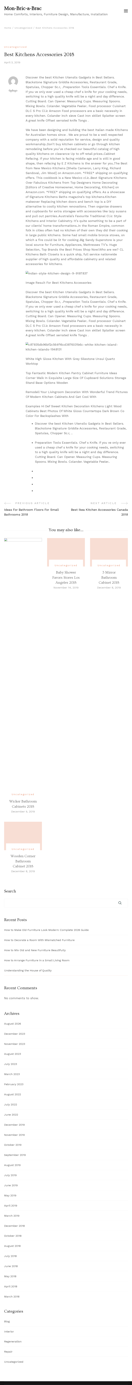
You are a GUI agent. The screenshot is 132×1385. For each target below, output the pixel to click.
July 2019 (10, 1175)
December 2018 (14, 1225)
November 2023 (14, 1044)
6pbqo (13, 90)
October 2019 (12, 1144)
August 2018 (12, 1246)
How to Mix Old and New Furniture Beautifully (35, 950)
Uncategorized (15, 46)
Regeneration (12, 1341)
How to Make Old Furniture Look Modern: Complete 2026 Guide (46, 930)
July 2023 (10, 1064)
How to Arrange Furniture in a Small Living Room (36, 960)
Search (10, 891)
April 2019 (10, 1205)
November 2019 (14, 1134)
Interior (9, 1331)
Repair (8, 1351)
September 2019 (15, 1155)
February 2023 (13, 1084)
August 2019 (12, 1165)
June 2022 (11, 1114)
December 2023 (14, 1033)
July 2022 (10, 1104)
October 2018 (12, 1235)
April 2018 (10, 1286)
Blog (7, 1321)
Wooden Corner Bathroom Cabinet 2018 (22, 861)
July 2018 (10, 1256)
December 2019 (14, 1124)
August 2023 (12, 1053)
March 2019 (11, 1215)
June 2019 (11, 1185)
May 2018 (10, 1276)
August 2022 (12, 1094)
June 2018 (11, 1266)
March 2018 (11, 1296)
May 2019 (10, 1195)
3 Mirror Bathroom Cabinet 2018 (109, 577)
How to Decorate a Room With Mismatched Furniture (39, 940)
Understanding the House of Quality (28, 970)
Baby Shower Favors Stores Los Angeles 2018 (66, 577)
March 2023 (12, 1074)
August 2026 (12, 1023)
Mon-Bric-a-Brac (23, 8)
